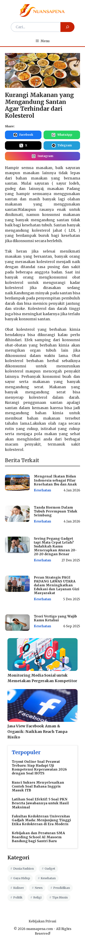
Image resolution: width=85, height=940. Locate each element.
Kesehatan (42, 490)
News (38, 888)
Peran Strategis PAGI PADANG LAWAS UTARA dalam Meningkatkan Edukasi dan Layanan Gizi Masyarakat (56, 585)
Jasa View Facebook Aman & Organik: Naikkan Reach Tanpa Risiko (37, 731)
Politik (17, 897)
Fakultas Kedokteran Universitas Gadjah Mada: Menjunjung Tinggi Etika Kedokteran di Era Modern (41, 820)
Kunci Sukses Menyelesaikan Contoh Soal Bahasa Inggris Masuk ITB (38, 786)
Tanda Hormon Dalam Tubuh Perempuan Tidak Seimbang (55, 511)
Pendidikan (61, 888)
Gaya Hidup (21, 878)
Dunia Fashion (23, 868)
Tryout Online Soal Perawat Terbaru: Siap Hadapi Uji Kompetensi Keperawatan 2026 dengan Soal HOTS (39, 767)
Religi (37, 897)
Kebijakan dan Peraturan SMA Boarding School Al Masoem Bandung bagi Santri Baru (38, 837)
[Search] (67, 27)
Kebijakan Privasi (42, 921)
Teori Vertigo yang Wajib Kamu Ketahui (55, 618)
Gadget (50, 868)
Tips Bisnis (60, 897)
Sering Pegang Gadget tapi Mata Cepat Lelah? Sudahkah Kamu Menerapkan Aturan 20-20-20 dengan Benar (55, 546)
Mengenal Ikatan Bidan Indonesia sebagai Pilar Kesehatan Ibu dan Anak (55, 480)
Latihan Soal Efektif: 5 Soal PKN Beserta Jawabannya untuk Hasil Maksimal (40, 803)
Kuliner (18, 888)
